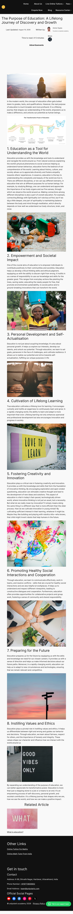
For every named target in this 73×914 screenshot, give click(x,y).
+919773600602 (28, 884)
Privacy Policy (39, 903)
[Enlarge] (63, 118)
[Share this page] (50, 39)
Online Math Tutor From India (19, 854)
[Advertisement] (36, 60)
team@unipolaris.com (30, 888)
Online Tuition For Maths (17, 849)
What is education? (15, 832)
